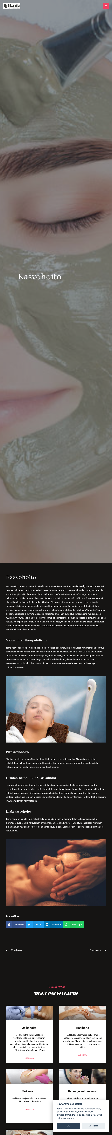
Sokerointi (29, 1091)
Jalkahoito (29, 1028)
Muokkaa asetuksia (82, 1115)
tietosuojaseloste (65, 1118)
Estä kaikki (93, 1126)
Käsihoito (82, 1028)
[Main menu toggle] (106, 6)
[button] (16, 924)
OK (68, 1126)
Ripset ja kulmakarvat (82, 1091)
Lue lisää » (29, 1058)
